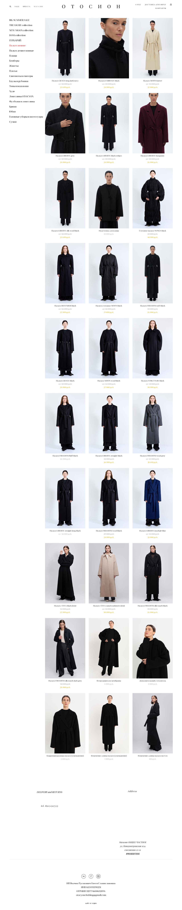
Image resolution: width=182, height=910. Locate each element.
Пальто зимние (17, 45)
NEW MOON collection (21, 30)
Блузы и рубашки (18, 81)
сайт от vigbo (91, 903)
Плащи (13, 55)
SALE (17, 6)
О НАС (138, 5)
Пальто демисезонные (21, 50)
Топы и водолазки (19, 86)
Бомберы (14, 60)
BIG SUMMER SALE (19, 20)
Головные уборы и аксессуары (26, 116)
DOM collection (17, 35)
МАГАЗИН (38, 6)
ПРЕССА (26, 6)
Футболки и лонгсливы (22, 101)
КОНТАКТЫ (161, 8)
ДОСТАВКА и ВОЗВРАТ (155, 5)
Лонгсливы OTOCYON (21, 96)
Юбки (12, 111)
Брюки (12, 106)
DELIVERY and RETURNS (49, 792)
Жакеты (13, 65)
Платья (13, 70)
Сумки (12, 121)
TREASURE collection (20, 25)
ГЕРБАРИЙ (15, 40)
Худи (12, 91)
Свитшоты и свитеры (21, 76)
